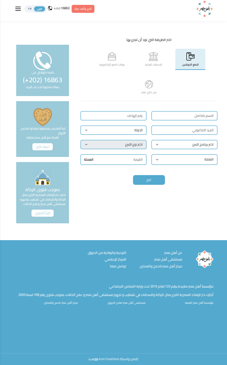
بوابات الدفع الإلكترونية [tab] (112, 64)
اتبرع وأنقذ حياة (83, 8)
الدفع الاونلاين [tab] (190, 64)
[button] (35, 9)
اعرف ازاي (42, 146)
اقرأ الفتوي (42, 213)
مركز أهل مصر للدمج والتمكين (161, 266)
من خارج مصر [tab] (149, 92)
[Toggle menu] (18, 9)
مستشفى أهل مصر (168, 259)
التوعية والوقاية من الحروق (107, 252)
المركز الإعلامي (115, 259)
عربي (39, 8)
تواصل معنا (118, 266)
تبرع (149, 179)
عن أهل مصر (173, 252)
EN (29, 8)
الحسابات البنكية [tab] (153, 64)
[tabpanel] (148, 145)
